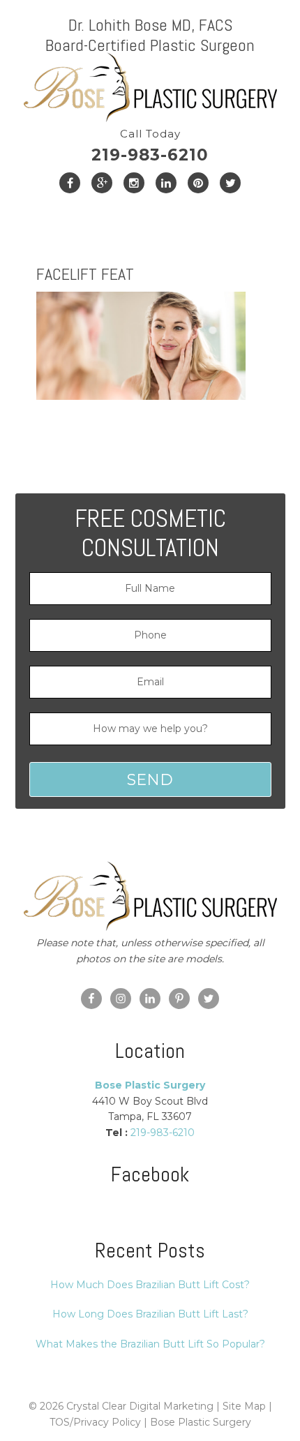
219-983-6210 (150, 146)
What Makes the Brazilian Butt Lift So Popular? (150, 1344)
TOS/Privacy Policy (95, 1422)
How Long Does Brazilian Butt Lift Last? (150, 1314)
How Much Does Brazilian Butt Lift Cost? (150, 1284)
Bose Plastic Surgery (200, 1422)
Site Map (244, 1406)
